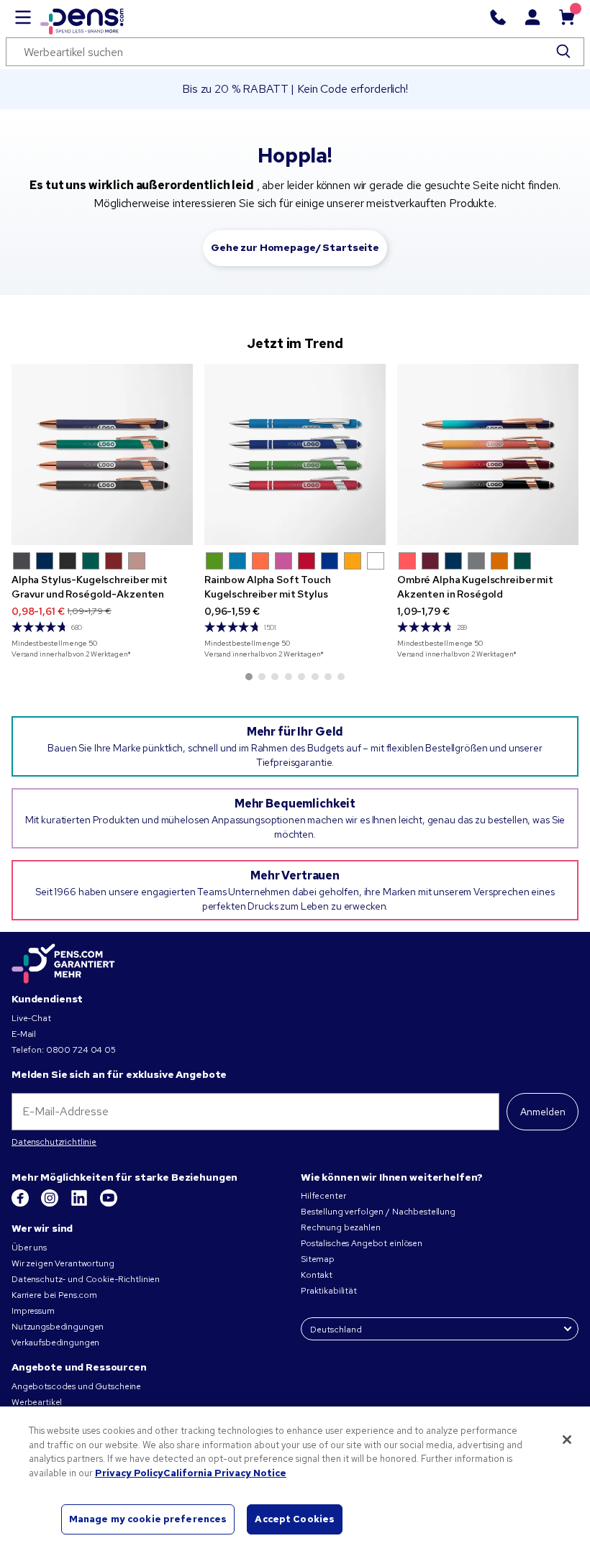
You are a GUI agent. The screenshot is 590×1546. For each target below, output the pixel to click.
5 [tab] (301, 676)
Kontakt (316, 1275)
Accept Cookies (295, 1519)
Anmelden (543, 1111)
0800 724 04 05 (81, 1050)
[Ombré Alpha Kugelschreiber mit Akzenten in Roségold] (487, 454)
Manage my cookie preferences (148, 1519)
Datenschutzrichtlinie (54, 1142)
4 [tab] (288, 676)
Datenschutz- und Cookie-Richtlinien (86, 1279)
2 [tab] (262, 676)
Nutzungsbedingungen (58, 1326)
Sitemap (318, 1259)
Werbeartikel (37, 1402)
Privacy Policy (129, 1473)
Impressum (33, 1311)
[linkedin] (80, 1203)
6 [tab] (315, 676)
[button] (21, 561)
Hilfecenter (323, 1196)
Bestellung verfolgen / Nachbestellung (378, 1211)
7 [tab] (328, 676)
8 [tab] (341, 676)
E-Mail (24, 1034)
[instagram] (50, 1203)
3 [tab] (274, 676)
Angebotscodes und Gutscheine (76, 1386)
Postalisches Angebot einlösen (361, 1243)
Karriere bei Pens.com (54, 1295)
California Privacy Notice (224, 1473)
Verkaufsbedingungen (55, 1342)
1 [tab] (249, 676)
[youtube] (108, 1203)
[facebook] (21, 1203)
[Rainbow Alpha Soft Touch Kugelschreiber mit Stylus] (295, 454)
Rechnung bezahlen (341, 1227)
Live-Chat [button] (31, 1018)
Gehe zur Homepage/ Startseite (295, 247)
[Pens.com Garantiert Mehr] (63, 963)
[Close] (567, 1439)
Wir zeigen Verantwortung (63, 1263)
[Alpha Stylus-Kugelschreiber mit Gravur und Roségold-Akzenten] (102, 454)
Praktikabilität (329, 1290)
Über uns (29, 1247)
